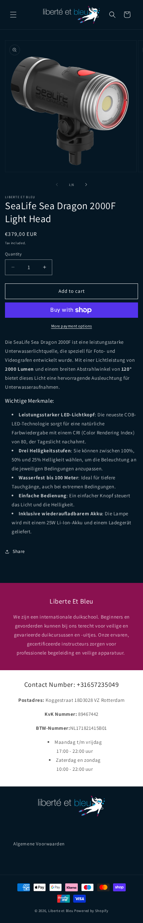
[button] (13, 14)
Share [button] (19, 551)
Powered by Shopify (91, 910)
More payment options (71, 325)
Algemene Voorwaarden (39, 844)
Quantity (13, 254)
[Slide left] (57, 184)
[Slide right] (86, 184)
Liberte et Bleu (60, 910)
